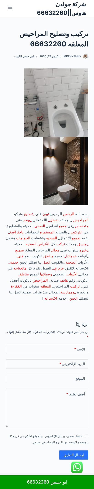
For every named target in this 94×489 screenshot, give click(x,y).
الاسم (79, 349)
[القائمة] (10, 9)
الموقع (80, 378)
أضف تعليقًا (75, 394)
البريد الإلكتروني (72, 364)
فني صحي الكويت (24, 56)
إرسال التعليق (74, 455)
